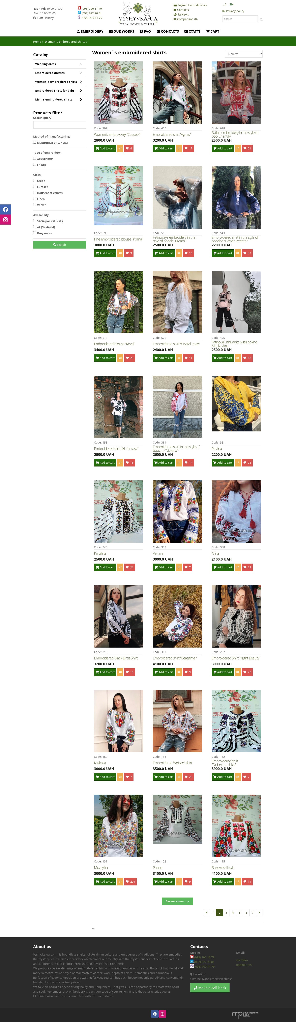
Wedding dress (45, 64)
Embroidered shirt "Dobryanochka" (225, 763)
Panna (157, 867)
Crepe (40, 181)
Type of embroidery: (47, 152)
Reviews (183, 14)
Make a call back (211, 987)
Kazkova (100, 762)
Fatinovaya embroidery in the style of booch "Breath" (174, 239)
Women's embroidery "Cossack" (117, 134)
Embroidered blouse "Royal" (114, 343)
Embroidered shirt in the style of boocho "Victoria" (176, 448)
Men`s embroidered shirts (53, 99)
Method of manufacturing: (51, 136)
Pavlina (217, 448)
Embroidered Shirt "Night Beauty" (236, 658)
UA (224, 4)
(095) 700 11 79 (91, 8)
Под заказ (44, 233)
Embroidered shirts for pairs (55, 90)
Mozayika (101, 867)
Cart (214, 31)
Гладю (41, 165)
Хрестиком (44, 159)
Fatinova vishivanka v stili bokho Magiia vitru (234, 344)
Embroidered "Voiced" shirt (172, 762)
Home (37, 42)
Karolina (100, 553)
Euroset (42, 187)
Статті (194, 31)
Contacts (182, 10)
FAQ (147, 31)
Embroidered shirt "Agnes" (172, 134)
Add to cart (107, 148)
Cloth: (37, 175)
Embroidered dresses (50, 73)
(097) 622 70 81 (91, 13)
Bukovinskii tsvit (223, 867)
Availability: (41, 215)
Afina (215, 553)
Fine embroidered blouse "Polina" (118, 239)
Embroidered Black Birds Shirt (116, 658)
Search (61, 245)
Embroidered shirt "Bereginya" (175, 658)
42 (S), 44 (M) (45, 227)
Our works (123, 31)
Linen (40, 199)
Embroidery (91, 31)
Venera (158, 553)
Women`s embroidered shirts (56, 82)
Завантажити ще (177, 901)
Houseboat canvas (49, 193)
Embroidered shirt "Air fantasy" (116, 448)
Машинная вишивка (52, 142)
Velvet (41, 205)
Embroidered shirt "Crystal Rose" (176, 343)
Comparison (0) (187, 19)
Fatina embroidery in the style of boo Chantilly (235, 134)
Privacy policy (234, 11)
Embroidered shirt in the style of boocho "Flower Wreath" (235, 239)
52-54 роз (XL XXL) (49, 221)
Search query (42, 118)
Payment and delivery (192, 5)
